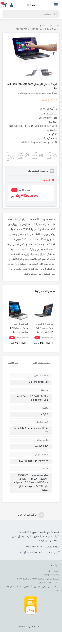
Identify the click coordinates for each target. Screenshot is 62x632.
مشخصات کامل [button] (41, 363)
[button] (6, 4)
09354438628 (33, 547)
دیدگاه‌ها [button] (13, 363)
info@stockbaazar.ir (31, 553)
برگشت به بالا (28, 514)
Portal (22, 626)
